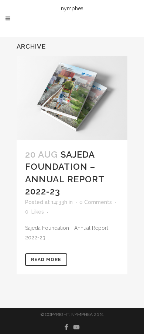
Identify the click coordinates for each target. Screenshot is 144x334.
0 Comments (95, 202)
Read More (46, 259)
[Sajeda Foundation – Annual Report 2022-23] (72, 98)
